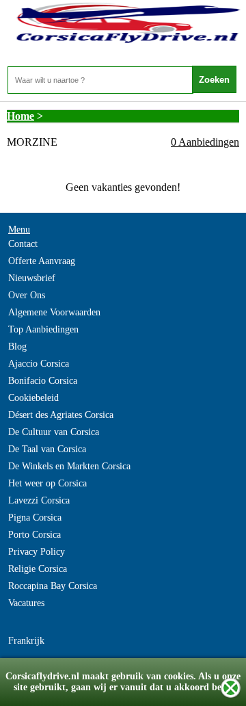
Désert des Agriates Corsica (60, 415)
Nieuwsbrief (31, 278)
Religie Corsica (37, 569)
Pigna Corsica (35, 517)
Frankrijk (26, 641)
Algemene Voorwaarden (54, 312)
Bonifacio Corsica (42, 381)
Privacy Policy (36, 552)
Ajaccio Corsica (38, 363)
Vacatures (26, 603)
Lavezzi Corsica (39, 500)
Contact (23, 244)
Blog (17, 346)
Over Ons (26, 295)
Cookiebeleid (33, 398)
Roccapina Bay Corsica (52, 586)
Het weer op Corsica (47, 483)
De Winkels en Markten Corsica (69, 466)
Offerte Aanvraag (41, 261)
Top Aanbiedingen (43, 329)
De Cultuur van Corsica (53, 432)
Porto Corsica (34, 535)
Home (20, 116)
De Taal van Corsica (47, 449)
